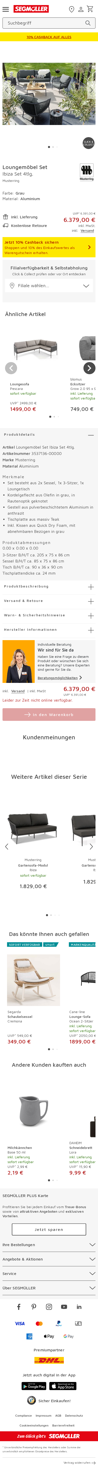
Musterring (11, 180)
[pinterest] (34, 1307)
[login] (81, 9)
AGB (58, 1415)
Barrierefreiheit (63, 1425)
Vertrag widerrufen (77, 1462)
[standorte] (72, 9)
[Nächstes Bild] (91, 90)
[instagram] (49, 1307)
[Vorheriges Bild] (7, 90)
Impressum (44, 1415)
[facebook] (19, 1307)
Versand (87, 230)
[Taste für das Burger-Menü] (6, 9)
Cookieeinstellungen (34, 1425)
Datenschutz (74, 1415)
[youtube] (64, 1307)
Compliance (23, 1415)
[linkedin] (79, 1307)
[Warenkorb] (90, 9)
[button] (49, 285)
